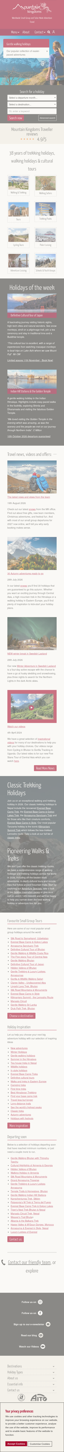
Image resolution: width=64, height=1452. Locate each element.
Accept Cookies (16, 1443)
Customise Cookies (40, 1444)
